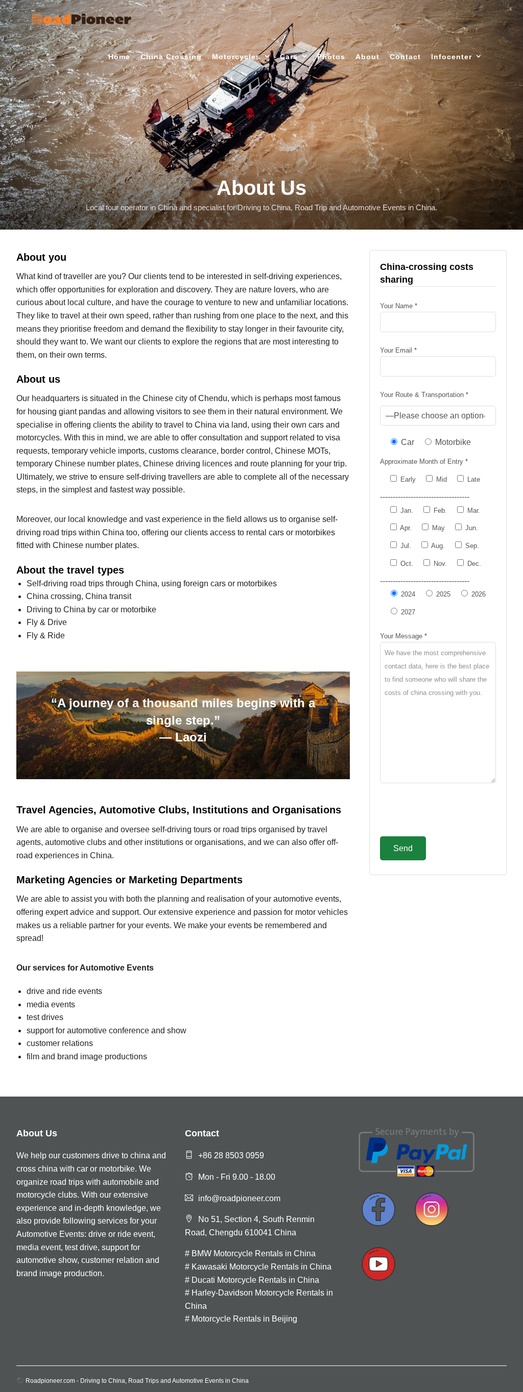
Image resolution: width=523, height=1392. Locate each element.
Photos (331, 57)
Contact (405, 57)
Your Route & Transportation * (424, 395)
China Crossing (171, 57)
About (367, 57)
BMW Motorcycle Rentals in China (254, 1253)
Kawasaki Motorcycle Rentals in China (261, 1266)
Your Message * (403, 636)
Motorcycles (236, 57)
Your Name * (398, 306)
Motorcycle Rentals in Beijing (244, 1318)
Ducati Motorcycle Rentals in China (255, 1280)
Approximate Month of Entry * (424, 461)
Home (119, 57)
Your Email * (398, 350)
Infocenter (451, 57)
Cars (289, 57)
